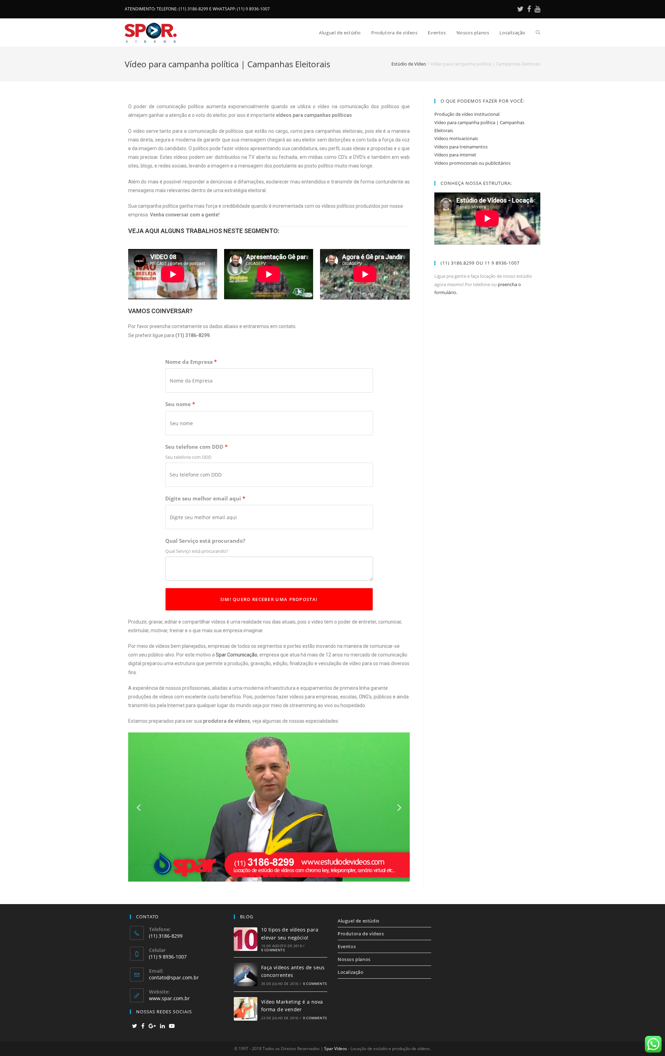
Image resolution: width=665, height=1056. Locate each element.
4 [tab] (269, 876)
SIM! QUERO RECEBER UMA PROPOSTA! (269, 599)
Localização (351, 972)
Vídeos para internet (455, 155)
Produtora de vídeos (361, 933)
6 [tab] (283, 876)
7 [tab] (289, 876)
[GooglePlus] (152, 1026)
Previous (138, 807)
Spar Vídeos (335, 1048)
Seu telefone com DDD (194, 446)
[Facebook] (529, 9)
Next (399, 807)
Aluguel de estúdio (359, 921)
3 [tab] (262, 876)
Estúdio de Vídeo (408, 64)
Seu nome (178, 404)
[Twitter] (520, 9)
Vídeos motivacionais (456, 138)
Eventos (347, 946)
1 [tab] (248, 876)
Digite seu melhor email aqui (203, 498)
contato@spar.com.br (174, 977)
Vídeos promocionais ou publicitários (472, 163)
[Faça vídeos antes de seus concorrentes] (245, 974)
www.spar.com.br (169, 998)
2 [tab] (255, 876)
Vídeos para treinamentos (461, 147)
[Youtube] (536, 9)
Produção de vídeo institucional (466, 114)
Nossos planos (354, 959)
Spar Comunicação (236, 655)
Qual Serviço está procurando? (205, 540)
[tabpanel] (269, 807)
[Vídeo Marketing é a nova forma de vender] (245, 1009)
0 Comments (273, 949)
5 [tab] (276, 876)
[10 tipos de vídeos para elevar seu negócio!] (245, 939)
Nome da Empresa (189, 362)
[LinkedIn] (162, 1026)
